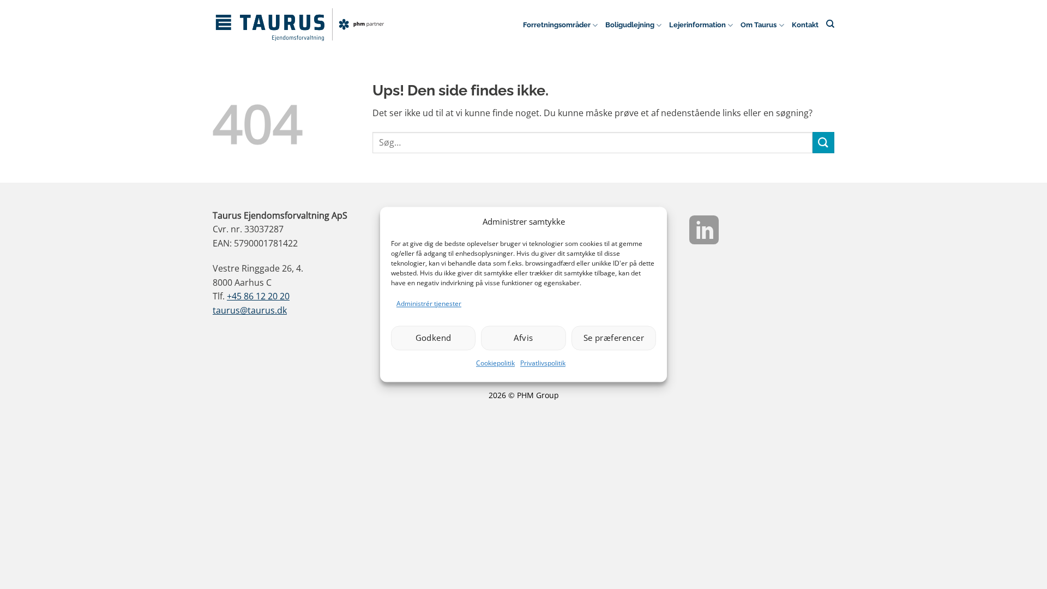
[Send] (823, 142)
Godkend (434, 338)
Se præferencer (613, 338)
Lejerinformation (697, 25)
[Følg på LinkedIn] (704, 232)
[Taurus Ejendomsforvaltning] (300, 24)
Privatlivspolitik (542, 363)
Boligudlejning (629, 25)
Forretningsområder (557, 25)
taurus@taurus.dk (250, 310)
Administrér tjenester (428, 303)
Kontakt (805, 25)
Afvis (523, 338)
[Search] (830, 23)
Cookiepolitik (495, 363)
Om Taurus (759, 25)
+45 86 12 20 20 (258, 296)
